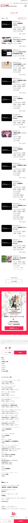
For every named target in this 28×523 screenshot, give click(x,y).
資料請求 (20, 352)
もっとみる (14, 281)
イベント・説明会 (7, 352)
